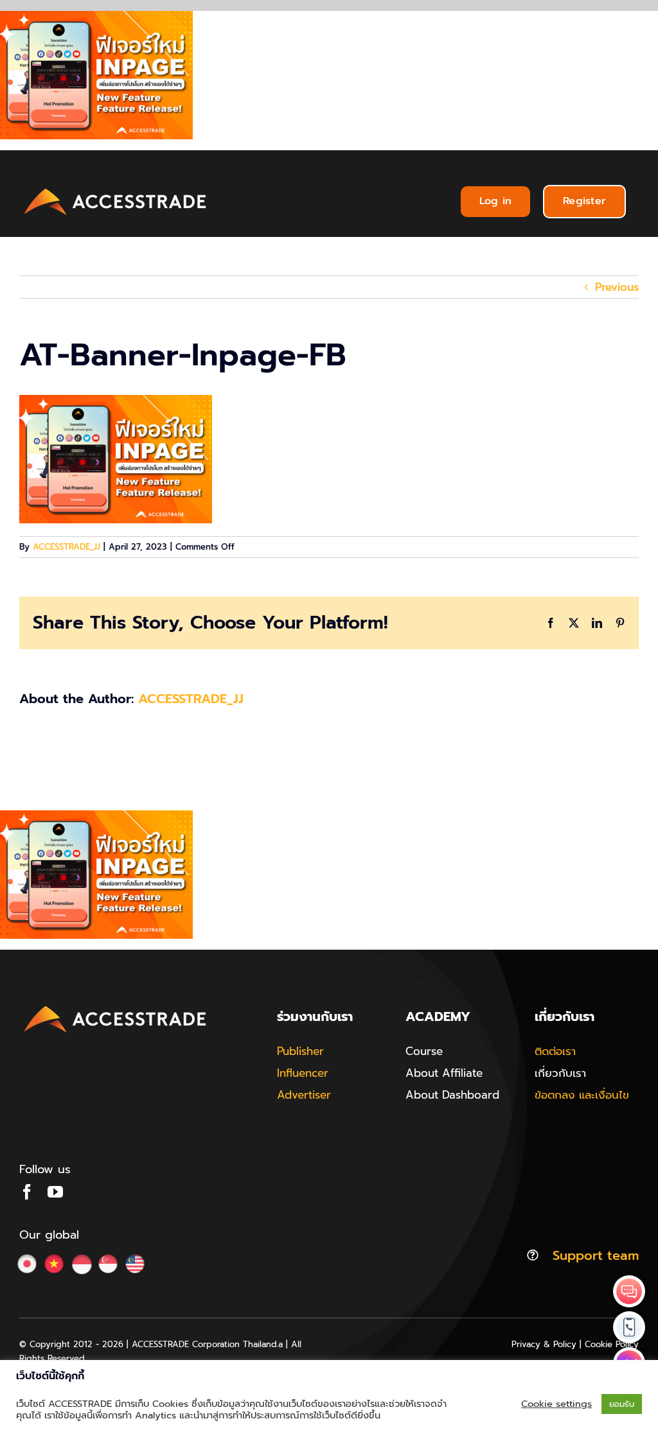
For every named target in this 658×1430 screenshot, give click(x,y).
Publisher (300, 1051)
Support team (596, 1255)
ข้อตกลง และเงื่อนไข (582, 1094)
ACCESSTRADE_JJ (66, 547)
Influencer (302, 1073)
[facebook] (27, 1191)
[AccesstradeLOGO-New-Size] (115, 188)
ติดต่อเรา (555, 1051)
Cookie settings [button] (556, 1403)
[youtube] (55, 1191)
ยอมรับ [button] (621, 1404)
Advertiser (304, 1094)
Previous (617, 287)
